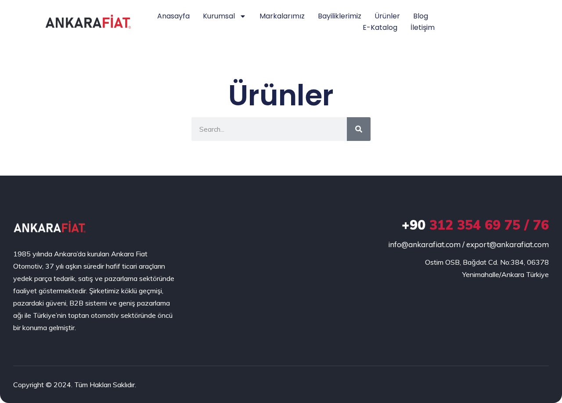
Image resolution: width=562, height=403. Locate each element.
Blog (420, 16)
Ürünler (387, 16)
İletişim (423, 27)
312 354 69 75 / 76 (475, 224)
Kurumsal (219, 16)
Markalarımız (282, 16)
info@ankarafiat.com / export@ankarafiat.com (468, 244)
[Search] (359, 129)
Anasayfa (173, 16)
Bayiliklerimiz (339, 16)
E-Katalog (380, 27)
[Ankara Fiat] (49, 227)
